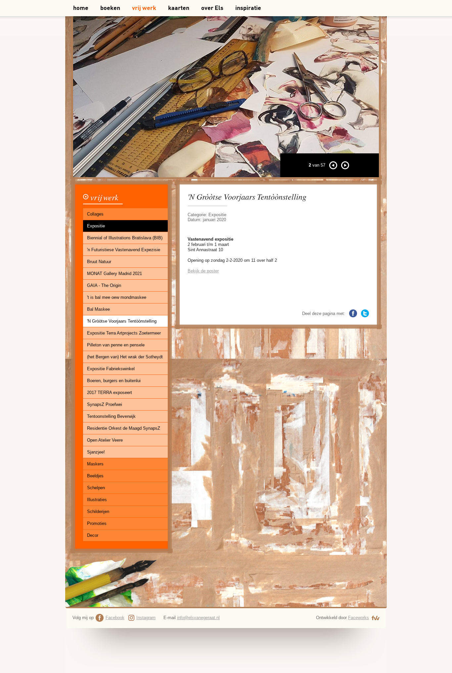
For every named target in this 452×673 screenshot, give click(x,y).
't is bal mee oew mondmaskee (116, 297)
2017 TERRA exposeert (109, 392)
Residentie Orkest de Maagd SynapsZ (123, 428)
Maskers (95, 463)
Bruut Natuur (99, 261)
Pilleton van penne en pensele (116, 344)
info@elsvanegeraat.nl (198, 617)
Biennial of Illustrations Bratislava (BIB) (124, 237)
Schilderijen (98, 511)
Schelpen (96, 487)
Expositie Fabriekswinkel (111, 368)
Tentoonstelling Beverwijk (111, 416)
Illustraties (97, 499)
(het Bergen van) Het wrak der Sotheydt (125, 356)
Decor (92, 535)
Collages (95, 214)
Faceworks (358, 617)
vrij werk (144, 8)
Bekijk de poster (203, 270)
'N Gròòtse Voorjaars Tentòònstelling (122, 321)
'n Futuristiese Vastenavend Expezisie (123, 249)
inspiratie (248, 8)
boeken (110, 8)
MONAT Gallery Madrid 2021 (114, 273)
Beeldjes (95, 475)
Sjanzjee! (96, 452)
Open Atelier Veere (105, 440)
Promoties (97, 523)
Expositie (96, 225)
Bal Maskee (98, 309)
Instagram (146, 617)
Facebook (115, 617)
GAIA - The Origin (104, 285)
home (80, 8)
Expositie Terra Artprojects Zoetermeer (124, 333)
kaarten (178, 8)
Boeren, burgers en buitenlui (114, 380)
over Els (212, 8)
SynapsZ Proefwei (104, 404)
